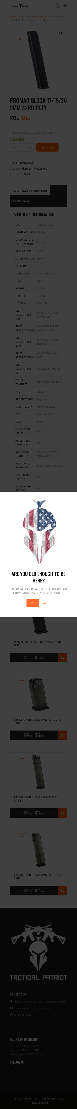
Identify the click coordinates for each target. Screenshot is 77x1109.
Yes (32, 603)
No (45, 603)
